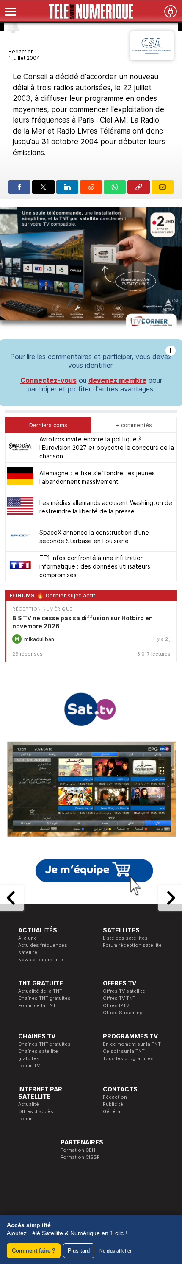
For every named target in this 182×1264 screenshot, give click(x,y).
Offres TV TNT (119, 998)
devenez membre (117, 380)
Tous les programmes (128, 1058)
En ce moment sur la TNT (132, 1044)
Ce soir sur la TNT (124, 1051)
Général (112, 1111)
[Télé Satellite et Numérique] (91, 11)
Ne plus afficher (115, 1250)
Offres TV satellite (124, 991)
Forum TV (29, 1066)
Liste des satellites (125, 938)
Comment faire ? (33, 1250)
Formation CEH (78, 1150)
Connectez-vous (48, 380)
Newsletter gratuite (40, 960)
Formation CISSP (80, 1157)
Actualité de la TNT (40, 991)
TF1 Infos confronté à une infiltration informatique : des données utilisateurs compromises (94, 566)
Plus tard (79, 1250)
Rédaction (115, 1097)
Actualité (28, 1104)
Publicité (113, 1104)
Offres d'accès (35, 1111)
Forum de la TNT (37, 1005)
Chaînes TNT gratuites (44, 998)
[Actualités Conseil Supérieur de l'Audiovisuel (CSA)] (152, 57)
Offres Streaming (123, 1013)
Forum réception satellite (132, 945)
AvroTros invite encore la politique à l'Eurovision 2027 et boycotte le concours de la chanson (106, 447)
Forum (25, 1119)
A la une (27, 938)
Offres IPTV (116, 1005)
